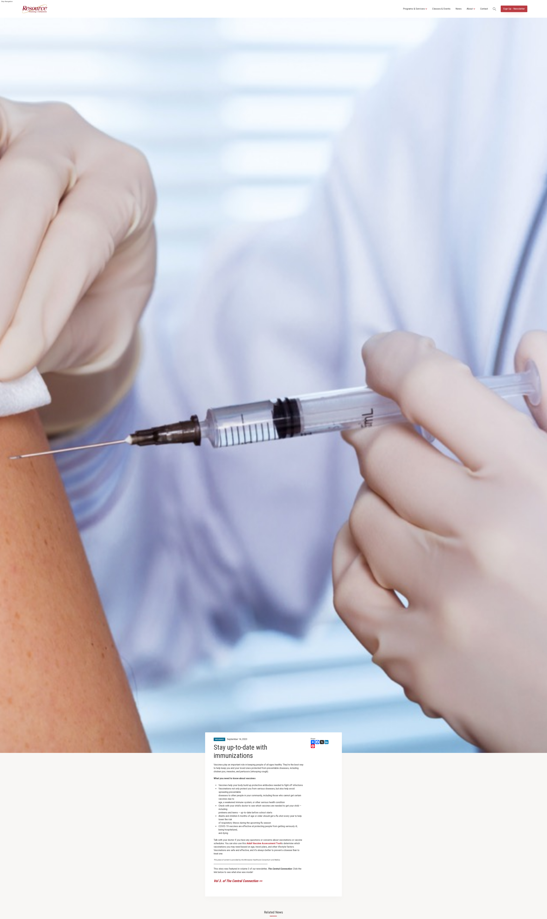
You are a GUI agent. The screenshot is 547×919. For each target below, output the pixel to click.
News (459, 8)
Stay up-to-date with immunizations (240, 751)
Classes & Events (441, 8)
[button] (415, 9)
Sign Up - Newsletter (514, 8)
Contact (484, 8)
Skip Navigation (7, 1)
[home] (35, 8)
